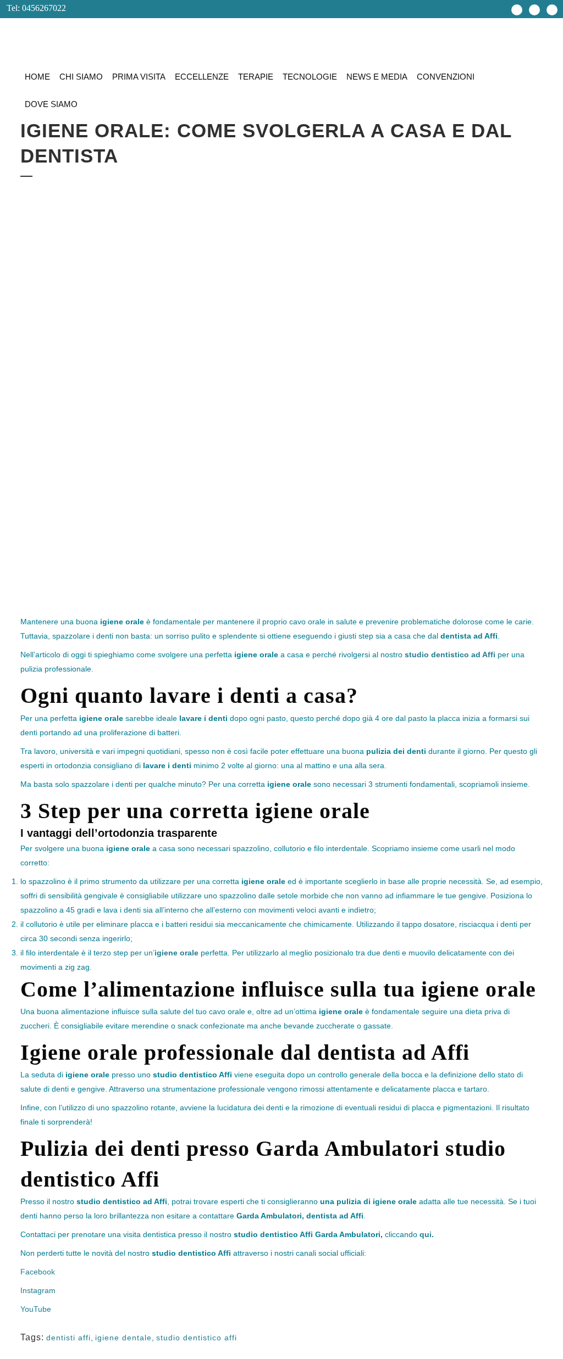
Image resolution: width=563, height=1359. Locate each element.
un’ (171, 952)
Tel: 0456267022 (33, 8)
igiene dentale (123, 1337)
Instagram (38, 1290)
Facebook (37, 1271)
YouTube (35, 1309)
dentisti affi (68, 1337)
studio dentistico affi (196, 1337)
